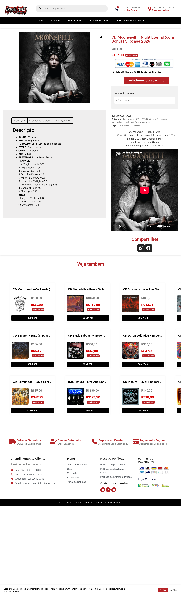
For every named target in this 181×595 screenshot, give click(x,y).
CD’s (54, 20)
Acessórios (97, 20)
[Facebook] (102, 489)
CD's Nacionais (148, 119)
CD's (138, 119)
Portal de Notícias (128, 20)
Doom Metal (129, 119)
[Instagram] (108, 489)
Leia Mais (172, 590)
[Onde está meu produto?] (149, 9)
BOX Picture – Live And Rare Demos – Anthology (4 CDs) (105, 382)
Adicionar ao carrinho (146, 80)
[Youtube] (113, 489)
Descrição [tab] (19, 120)
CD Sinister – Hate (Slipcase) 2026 (36, 335)
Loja (40, 20)
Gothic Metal (123, 126)
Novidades (116, 122)
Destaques (162, 119)
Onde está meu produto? (163, 7)
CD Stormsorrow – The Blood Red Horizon (151, 289)
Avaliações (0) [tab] (63, 120)
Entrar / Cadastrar (131, 7)
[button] (101, 37)
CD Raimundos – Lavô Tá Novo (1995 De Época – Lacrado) (51, 382)
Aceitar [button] (163, 590)
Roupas (73, 20)
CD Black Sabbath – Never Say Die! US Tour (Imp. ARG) (104, 335)
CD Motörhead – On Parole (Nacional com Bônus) (45, 289)
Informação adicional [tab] (40, 120)
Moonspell (135, 126)
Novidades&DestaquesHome (136, 122)
